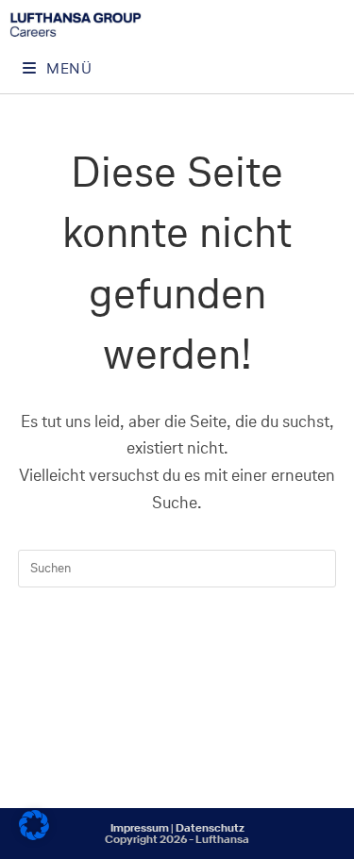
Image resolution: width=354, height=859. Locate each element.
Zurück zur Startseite (176, 645)
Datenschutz (210, 827)
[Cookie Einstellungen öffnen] (34, 835)
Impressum (139, 827)
